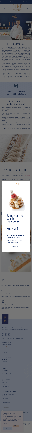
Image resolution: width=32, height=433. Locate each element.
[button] (28, 182)
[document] (16, 216)
